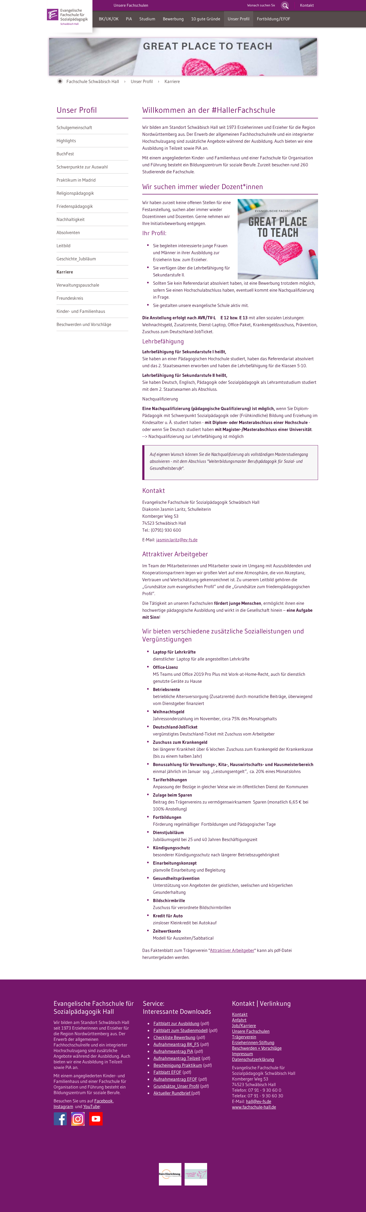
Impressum (242, 1053)
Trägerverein (244, 1037)
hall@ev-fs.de (258, 1101)
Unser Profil (238, 18)
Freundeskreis (70, 298)
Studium (147, 18)
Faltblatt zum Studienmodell (181, 1030)
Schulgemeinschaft (74, 127)
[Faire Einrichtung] (170, 1174)
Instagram (63, 1106)
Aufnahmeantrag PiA (173, 1051)
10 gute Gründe (205, 18)
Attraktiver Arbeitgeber (232, 950)
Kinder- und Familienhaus (81, 311)
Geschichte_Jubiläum (76, 258)
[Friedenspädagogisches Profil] (196, 1174)
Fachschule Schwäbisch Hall (92, 81)
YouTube (91, 1106)
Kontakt (307, 5)
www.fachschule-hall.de (254, 1107)
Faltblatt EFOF (167, 1072)
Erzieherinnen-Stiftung (253, 1042)
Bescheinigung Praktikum (178, 1065)
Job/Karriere (244, 1025)
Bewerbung (173, 18)
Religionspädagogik (75, 193)
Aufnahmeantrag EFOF (175, 1079)
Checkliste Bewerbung (174, 1037)
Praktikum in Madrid (76, 180)
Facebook (103, 1101)
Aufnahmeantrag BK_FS (176, 1044)
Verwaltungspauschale (78, 285)
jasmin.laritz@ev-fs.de (176, 539)
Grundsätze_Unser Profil (176, 1086)
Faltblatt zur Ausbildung (176, 1023)
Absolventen (68, 232)
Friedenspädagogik (75, 206)
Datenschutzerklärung (253, 1059)
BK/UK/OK (108, 18)
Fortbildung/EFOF (273, 18)
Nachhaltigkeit (71, 219)
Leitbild (63, 245)
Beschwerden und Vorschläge (84, 324)
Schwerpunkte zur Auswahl (82, 167)
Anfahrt (239, 1020)
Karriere (172, 81)
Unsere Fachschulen (251, 1031)
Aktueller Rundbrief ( (173, 1093)
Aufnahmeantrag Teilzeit (177, 1058)
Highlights (66, 140)
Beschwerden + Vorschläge (257, 1048)
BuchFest (65, 153)
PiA (129, 18)
